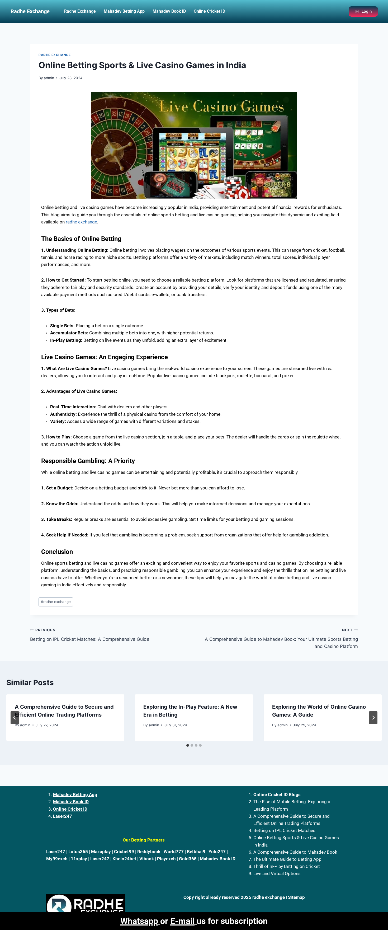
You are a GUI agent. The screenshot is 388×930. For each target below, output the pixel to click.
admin (49, 78)
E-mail (182, 921)
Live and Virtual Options (277, 873)
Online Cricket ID (209, 11)
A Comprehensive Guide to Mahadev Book (295, 852)
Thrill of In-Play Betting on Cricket (286, 866)
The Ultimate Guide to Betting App (287, 859)
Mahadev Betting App (124, 11)
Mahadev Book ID (169, 11)
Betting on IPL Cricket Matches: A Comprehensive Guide (89, 635)
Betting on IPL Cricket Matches (284, 830)
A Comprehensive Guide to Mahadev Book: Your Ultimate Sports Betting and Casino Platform (281, 638)
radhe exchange (81, 222)
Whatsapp (139, 921)
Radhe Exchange (80, 11)
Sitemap (296, 897)
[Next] (373, 717)
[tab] (187, 745)
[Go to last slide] (15, 717)
